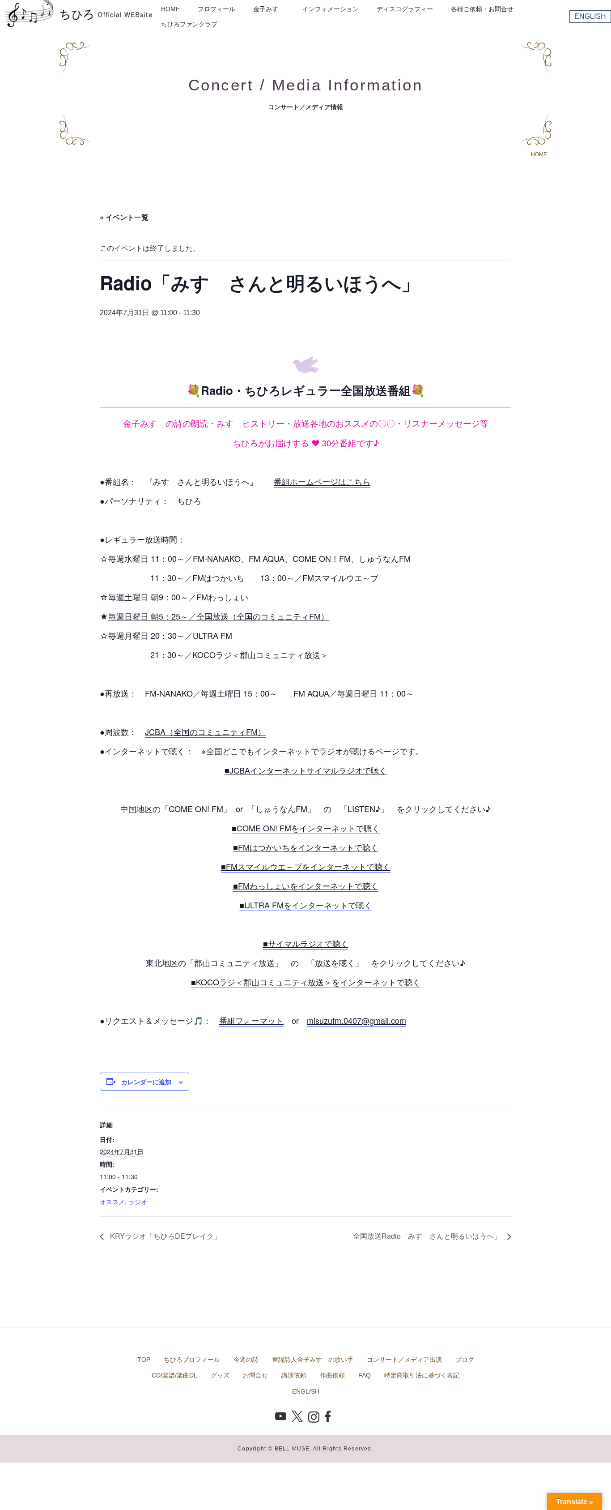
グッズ (220, 1375)
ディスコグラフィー (405, 9)
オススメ (112, 1201)
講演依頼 (293, 1375)
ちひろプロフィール (192, 1359)
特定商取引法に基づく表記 (421, 1375)
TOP (143, 1359)
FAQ (364, 1375)
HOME (170, 9)
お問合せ (255, 1375)
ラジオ (137, 1201)
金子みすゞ (268, 9)
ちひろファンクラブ (189, 24)
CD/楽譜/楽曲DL (174, 1375)
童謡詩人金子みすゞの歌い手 (312, 1359)
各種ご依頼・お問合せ (482, 9)
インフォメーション (330, 9)
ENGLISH (590, 16)
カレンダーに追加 (146, 1081)
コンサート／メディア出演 (404, 1359)
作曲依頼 (332, 1375)
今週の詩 (246, 1359)
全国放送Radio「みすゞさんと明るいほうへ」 (428, 1236)
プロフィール (216, 9)
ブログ (464, 1359)
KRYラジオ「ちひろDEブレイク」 (164, 1236)
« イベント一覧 (124, 217)
